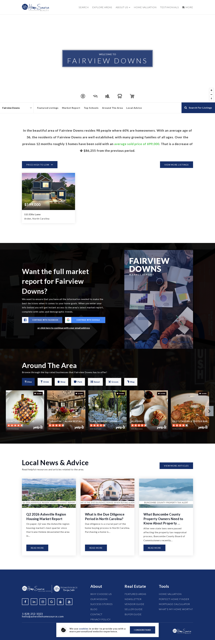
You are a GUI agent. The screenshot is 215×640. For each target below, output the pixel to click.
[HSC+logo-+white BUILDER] (36, 588)
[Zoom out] (211, 94)
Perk (80, 382)
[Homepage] (36, 7)
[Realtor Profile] (60, 601)
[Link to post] (49, 493)
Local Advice (134, 107)
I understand (142, 630)
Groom (114, 382)
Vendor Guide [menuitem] (134, 604)
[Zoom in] (211, 90)
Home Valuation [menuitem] (145, 7)
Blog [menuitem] (93, 609)
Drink (46, 382)
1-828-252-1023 (32, 613)
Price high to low (37, 164)
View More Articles (176, 465)
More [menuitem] (189, 7)
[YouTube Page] (69, 601)
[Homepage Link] (182, 630)
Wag (132, 382)
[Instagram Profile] (42, 601)
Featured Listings (48, 107)
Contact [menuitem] (96, 614)
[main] (107, 292)
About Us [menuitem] (122, 7)
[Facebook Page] (25, 601)
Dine (29, 382)
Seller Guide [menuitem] (134, 609)
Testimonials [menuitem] (169, 7)
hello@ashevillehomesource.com (43, 616)
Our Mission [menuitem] (99, 599)
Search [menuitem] (84, 7)
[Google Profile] (51, 601)
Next (209, 411)
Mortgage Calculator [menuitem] (174, 604)
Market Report (71, 107)
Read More (37, 548)
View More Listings (176, 164)
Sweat (97, 382)
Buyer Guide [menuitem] (133, 614)
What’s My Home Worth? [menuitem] (176, 609)
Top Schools (91, 107)
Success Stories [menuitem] (101, 604)
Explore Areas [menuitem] (102, 7)
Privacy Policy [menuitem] (100, 619)
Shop (62, 382)
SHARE (39, 393)
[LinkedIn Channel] (34, 601)
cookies (83, 628)
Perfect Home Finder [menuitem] (174, 599)
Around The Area (112, 107)
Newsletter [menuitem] (133, 599)
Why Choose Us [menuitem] (101, 594)
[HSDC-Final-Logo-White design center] (65, 588)
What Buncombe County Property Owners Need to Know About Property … (163, 518)
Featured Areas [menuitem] (135, 594)
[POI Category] (83, 96)
